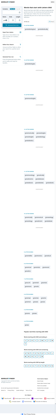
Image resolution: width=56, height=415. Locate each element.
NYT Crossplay (40, 390)
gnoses (35, 302)
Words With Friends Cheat (43, 383)
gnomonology (29, 175)
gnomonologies (30, 98)
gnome (27, 313)
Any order (18, 9)
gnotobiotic (50, 183)
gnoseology (49, 217)
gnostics (28, 271)
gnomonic (46, 267)
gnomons (28, 286)
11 (49, 366)
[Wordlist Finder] (8, 378)
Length (18, 17)
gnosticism (38, 221)
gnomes (36, 298)
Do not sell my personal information (10, 388)
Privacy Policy (11, 390)
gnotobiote (48, 221)
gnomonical (39, 217)
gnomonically (29, 133)
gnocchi (27, 283)
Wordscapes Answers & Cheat (22, 398)
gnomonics (38, 256)
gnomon (28, 302)
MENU (52, 2)
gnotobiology (40, 137)
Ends (10, 17)
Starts (4, 17)
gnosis (43, 302)
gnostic (36, 286)
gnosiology (28, 221)
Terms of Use (29, 390)
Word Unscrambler (42, 385)
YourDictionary (28, 401)
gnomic (43, 298)
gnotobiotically (43, 29)
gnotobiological (30, 29)
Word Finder (40, 381)
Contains (5, 9)
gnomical (28, 267)
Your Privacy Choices (29, 414)
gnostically (40, 175)
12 (52, 366)
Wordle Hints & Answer (43, 388)
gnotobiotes (39, 183)
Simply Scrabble (50, 398)
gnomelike (28, 256)
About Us (3, 390)
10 (45, 366)
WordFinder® (8, 398)
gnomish (36, 283)
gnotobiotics (29, 141)
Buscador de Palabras (41, 401)
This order (12, 9)
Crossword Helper (38, 398)
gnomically (28, 217)
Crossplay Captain (16, 401)
